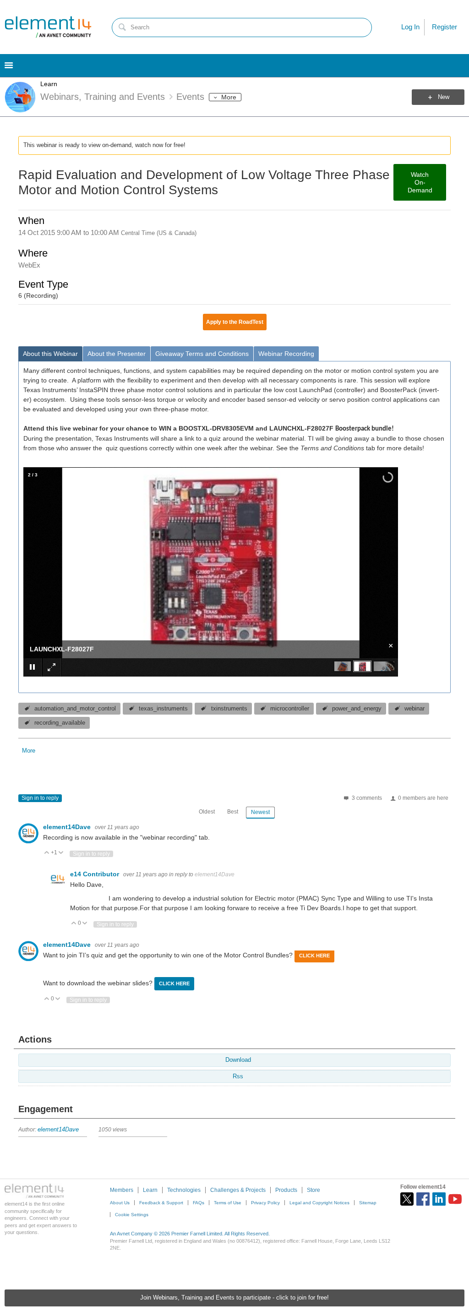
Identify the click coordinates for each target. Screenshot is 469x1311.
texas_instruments (163, 708)
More (228, 97)
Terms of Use (227, 1202)
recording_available (59, 723)
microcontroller (289, 708)
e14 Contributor (95, 874)
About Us (120, 1202)
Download (238, 1060)
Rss (238, 1076)
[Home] (48, 27)
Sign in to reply (40, 798)
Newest (260, 812)
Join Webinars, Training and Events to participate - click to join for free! (234, 1298)
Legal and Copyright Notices (319, 1202)
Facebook (423, 1199)
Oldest (207, 811)
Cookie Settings (131, 1214)
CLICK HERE (314, 955)
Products (286, 1190)
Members (121, 1190)
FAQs (198, 1202)
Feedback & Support (161, 1202)
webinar (414, 708)
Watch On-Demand (420, 182)
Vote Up (47, 853)
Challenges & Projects (238, 1190)
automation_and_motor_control (75, 708)
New (443, 97)
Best (232, 811)
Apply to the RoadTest (234, 322)
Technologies (184, 1190)
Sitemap (367, 1202)
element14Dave (68, 826)
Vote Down (61, 853)
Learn (48, 83)
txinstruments (229, 708)
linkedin (439, 1199)
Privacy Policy (265, 1202)
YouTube (455, 1199)
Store (313, 1190)
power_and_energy (357, 708)
